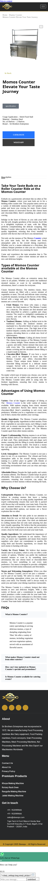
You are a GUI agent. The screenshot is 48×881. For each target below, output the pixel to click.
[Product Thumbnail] (41, 26)
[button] (11, 106)
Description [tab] (6, 177)
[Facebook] (24, 158)
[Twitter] (24, 163)
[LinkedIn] (24, 168)
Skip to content (6, 1)
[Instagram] (24, 153)
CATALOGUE (18, 135)
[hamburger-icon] (43, 6)
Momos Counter (13, 403)
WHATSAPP (19, 142)
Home (5, 15)
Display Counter (15, 15)
